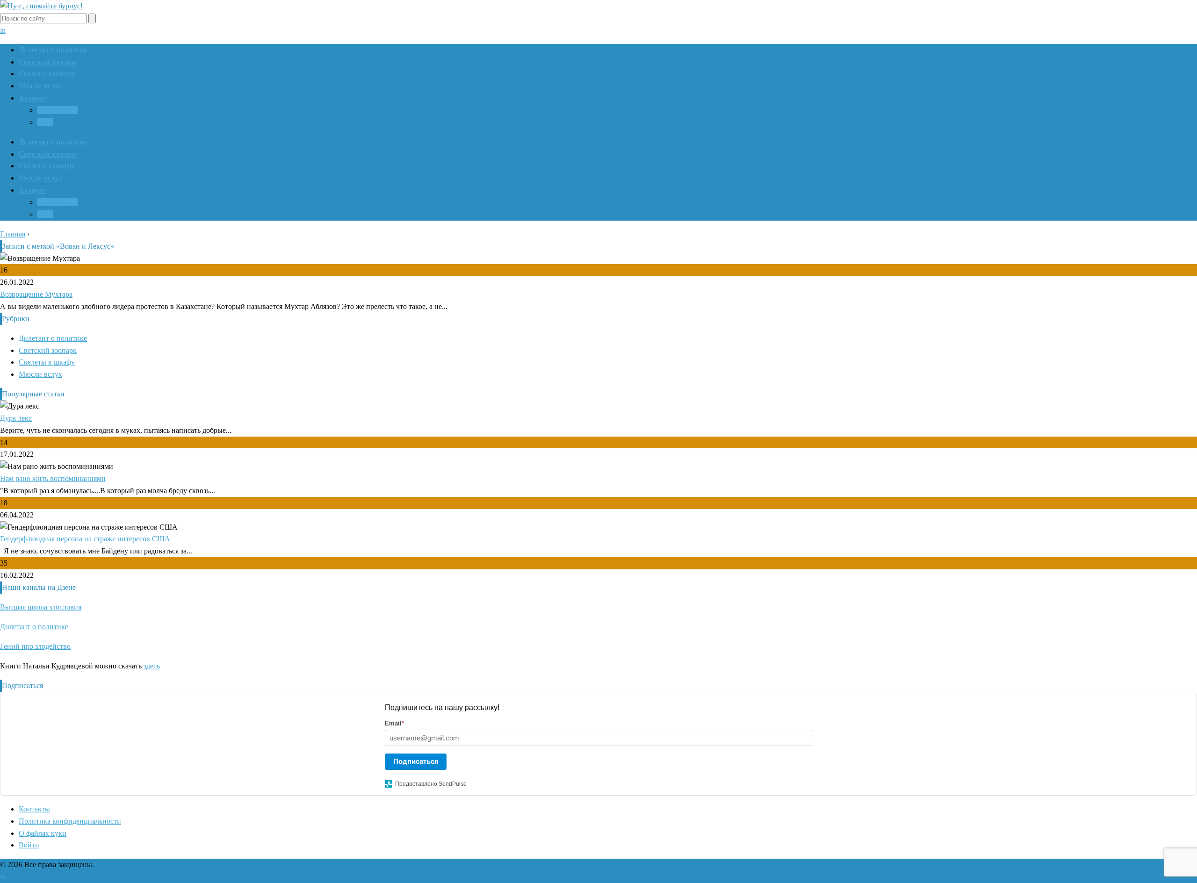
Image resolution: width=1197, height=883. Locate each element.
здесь (152, 666)
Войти (29, 845)
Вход (45, 122)
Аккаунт (32, 98)
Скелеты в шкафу (47, 74)
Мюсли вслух (40, 86)
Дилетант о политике (53, 50)
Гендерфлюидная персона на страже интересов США (85, 539)
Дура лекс (16, 418)
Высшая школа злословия (40, 607)
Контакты (34, 809)
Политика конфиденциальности (70, 821)
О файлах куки (42, 833)
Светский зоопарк (48, 62)
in (3, 30)
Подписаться (416, 761)
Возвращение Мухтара (36, 294)
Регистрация (57, 110)
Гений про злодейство (35, 646)
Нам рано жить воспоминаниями (53, 478)
